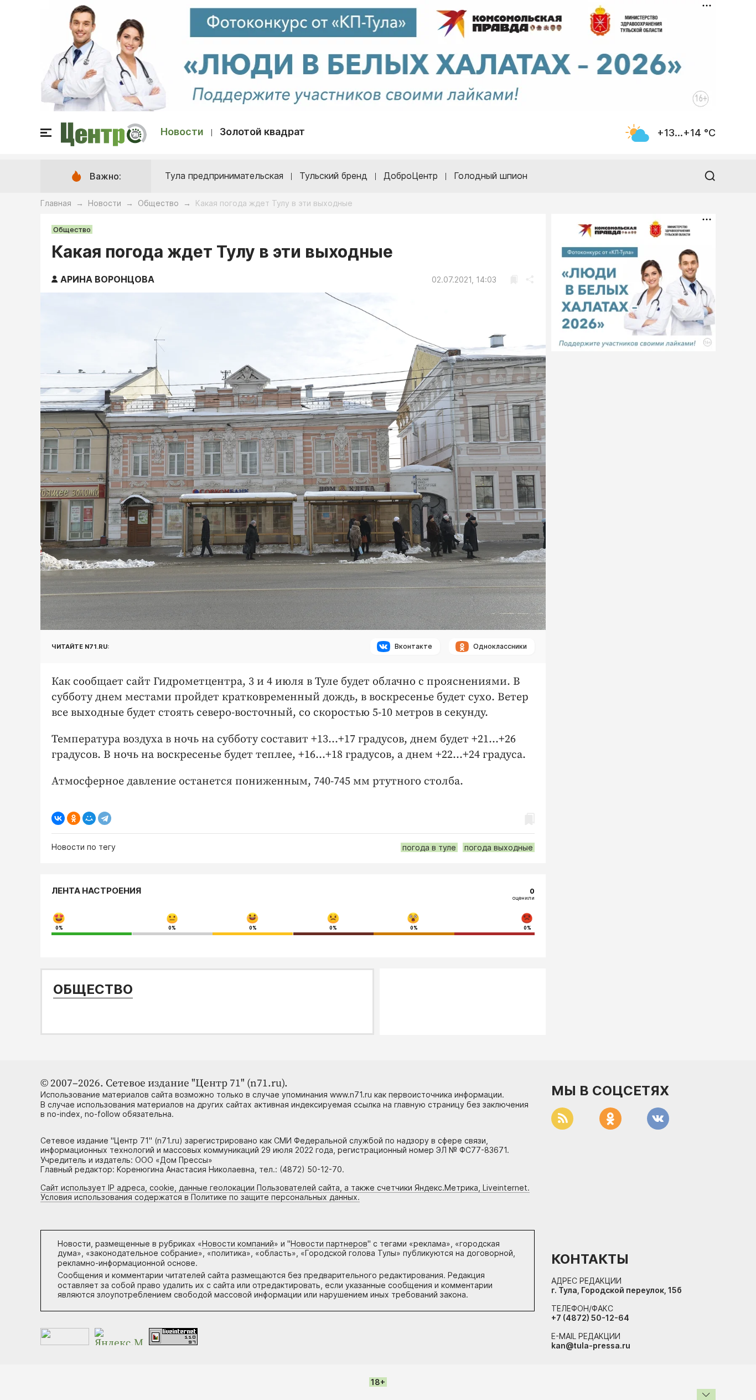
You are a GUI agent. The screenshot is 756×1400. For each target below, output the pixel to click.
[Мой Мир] (89, 818)
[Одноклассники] (73, 818)
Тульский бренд (333, 175)
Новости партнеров (329, 1243)
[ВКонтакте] (58, 818)
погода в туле (429, 847)
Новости (182, 131)
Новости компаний (238, 1243)
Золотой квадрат (262, 131)
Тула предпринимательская (224, 175)
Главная (55, 203)
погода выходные (498, 847)
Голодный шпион (490, 175)
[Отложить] (513, 279)
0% (59, 928)
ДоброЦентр (411, 175)
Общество (158, 203)
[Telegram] (104, 818)
